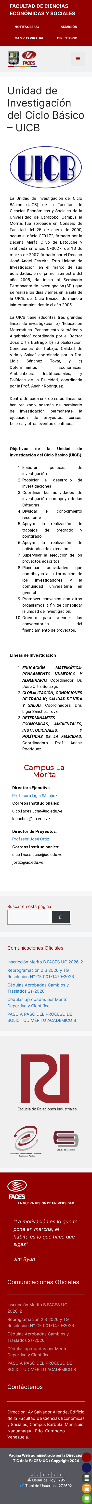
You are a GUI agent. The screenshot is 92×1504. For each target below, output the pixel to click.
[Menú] (78, 59)
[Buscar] (61, 917)
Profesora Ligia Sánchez (34, 795)
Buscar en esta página (29, 906)
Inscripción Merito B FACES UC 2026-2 (45, 961)
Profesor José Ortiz (30, 839)
